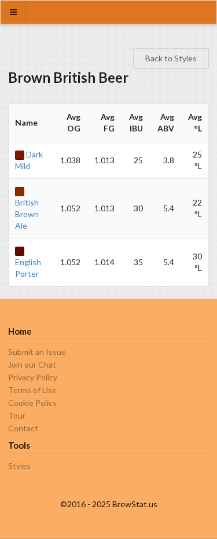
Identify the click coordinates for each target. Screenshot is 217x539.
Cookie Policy (32, 403)
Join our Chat (32, 364)
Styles (19, 466)
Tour (16, 415)
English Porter (28, 267)
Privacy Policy (32, 377)
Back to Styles (171, 58)
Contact (23, 428)
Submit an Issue (37, 352)
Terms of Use (32, 390)
